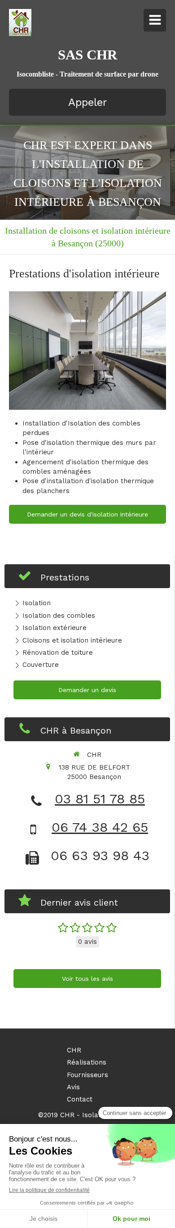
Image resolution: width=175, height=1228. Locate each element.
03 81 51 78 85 (100, 799)
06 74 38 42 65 (100, 827)
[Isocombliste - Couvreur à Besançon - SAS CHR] (20, 22)
